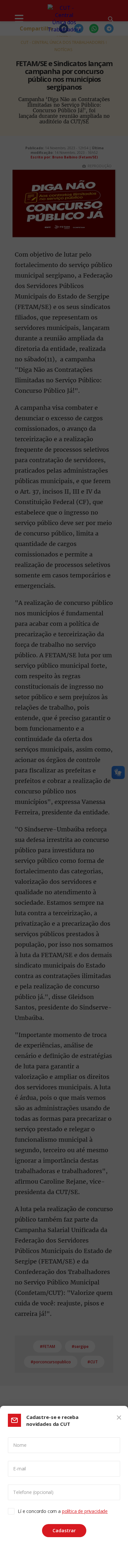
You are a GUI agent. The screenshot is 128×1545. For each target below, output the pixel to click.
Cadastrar (64, 1530)
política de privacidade (85, 1511)
